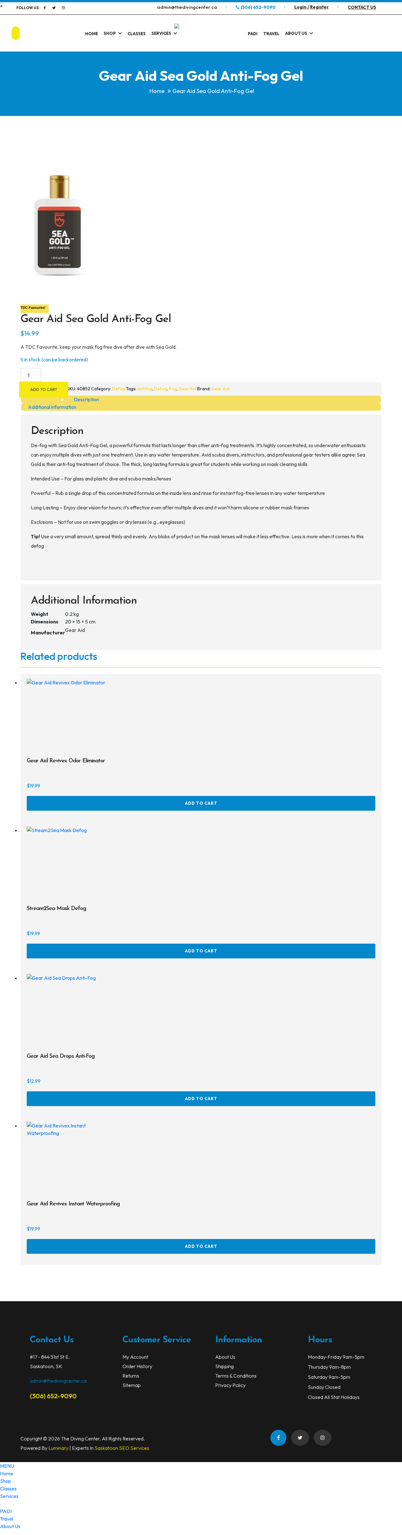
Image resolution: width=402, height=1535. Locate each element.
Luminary (58, 1448)
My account (135, 1357)
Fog (173, 389)
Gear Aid (187, 389)
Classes (137, 33)
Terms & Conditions (236, 1376)
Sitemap (131, 1385)
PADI (253, 33)
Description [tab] (86, 399)
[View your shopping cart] (380, 33)
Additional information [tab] (52, 407)
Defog (118, 389)
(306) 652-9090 (53, 1396)
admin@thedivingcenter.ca (58, 1381)
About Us (296, 33)
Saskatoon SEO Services (122, 1448)
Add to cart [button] (201, 803)
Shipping (224, 1366)
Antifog (144, 389)
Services (161, 33)
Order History (137, 1366)
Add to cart (43, 389)
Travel (271, 33)
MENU (7, 1466)
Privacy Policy (230, 1385)
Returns (130, 1376)
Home (91, 33)
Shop (110, 33)
